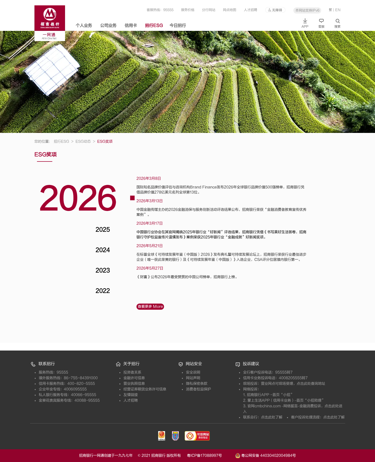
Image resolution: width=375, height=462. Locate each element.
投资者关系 (132, 372)
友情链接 (130, 395)
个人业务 (84, 25)
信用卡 (131, 25)
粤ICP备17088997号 (210, 455)
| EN (337, 10)
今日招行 (178, 25)
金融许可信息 (134, 378)
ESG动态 (85, 141)
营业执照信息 (134, 383)
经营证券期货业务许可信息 (144, 389)
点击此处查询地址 (311, 383)
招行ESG (154, 25)
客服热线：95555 (160, 10)
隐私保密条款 (196, 383)
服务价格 (187, 10)
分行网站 (208, 10)
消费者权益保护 (198, 389)
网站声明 (193, 378)
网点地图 (229, 10)
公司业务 (108, 25)
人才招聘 (250, 10)
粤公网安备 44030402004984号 (268, 455)
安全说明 (193, 372)
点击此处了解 (271, 417)
